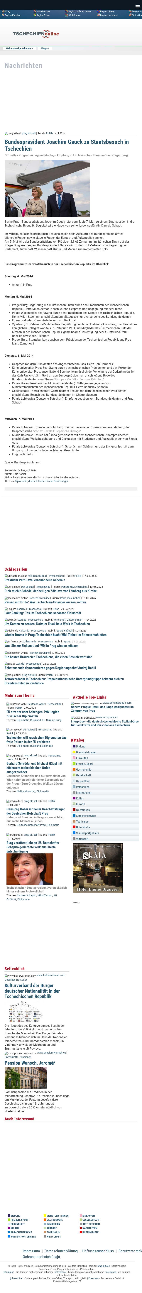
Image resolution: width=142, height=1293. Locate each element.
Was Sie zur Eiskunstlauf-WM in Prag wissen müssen (41, 646)
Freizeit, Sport (84, 764)
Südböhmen (74, 15)
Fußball (68, 630)
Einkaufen (81, 758)
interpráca (60, 1272)
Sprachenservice (85, 816)
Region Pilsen (43, 15)
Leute (9, 759)
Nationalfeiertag (26, 791)
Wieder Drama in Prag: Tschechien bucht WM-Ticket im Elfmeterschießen (55, 635)
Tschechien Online (39, 598)
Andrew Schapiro (26, 895)
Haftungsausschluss (98, 1251)
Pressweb (93, 1278)
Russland (35, 720)
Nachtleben (82, 810)
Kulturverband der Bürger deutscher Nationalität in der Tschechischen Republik (32, 991)
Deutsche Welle (36, 704)
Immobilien (82, 787)
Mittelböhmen (43, 11)
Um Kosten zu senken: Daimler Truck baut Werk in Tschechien (47, 624)
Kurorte (80, 804)
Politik (49, 133)
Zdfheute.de (29, 641)
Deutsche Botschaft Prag (31, 825)
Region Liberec (107, 11)
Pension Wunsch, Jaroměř (30, 1063)
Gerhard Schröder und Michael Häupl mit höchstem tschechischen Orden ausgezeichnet (34, 767)
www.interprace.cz (107, 717)
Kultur (23, 979)
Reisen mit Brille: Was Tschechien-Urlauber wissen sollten (45, 602)
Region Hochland (108, 15)
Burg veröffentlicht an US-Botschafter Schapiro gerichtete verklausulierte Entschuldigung (32, 847)
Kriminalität (81, 586)
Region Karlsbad (13, 15)
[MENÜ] (137, 4)
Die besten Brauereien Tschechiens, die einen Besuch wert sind (48, 657)
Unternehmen (74, 619)
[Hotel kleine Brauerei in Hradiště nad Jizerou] (98, 892)
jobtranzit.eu (16, 1278)
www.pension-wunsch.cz (51, 1052)
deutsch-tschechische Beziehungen (48, 481)
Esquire (21, 609)
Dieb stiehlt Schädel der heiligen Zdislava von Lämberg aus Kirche (51, 591)
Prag (7, 11)
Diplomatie (21, 481)
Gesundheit (73, 598)
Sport (60, 630)
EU (43, 720)
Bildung (80, 746)
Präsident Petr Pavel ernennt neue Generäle (35, 580)
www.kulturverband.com (51, 975)
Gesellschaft (12, 979)
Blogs (44, 48)
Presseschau (56, 576)
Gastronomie (83, 769)
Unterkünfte (11, 1057)
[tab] (105, 746)
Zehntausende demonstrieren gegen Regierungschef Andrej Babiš (50, 668)
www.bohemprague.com (117, 702)
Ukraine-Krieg (54, 720)
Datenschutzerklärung (61, 1251)
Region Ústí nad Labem (80, 11)
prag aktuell (29, 133)
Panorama (67, 586)
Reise (63, 598)
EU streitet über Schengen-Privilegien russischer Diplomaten (32, 714)
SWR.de (21, 619)
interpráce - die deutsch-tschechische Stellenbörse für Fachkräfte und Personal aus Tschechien (105, 723)
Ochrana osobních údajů (41, 1257)
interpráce (9, 1272)
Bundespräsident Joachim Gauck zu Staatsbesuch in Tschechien (67, 145)
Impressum (31, 1251)
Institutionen (83, 792)
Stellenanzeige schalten (18, 48)
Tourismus (81, 821)
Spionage (47, 745)
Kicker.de (24, 630)
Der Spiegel (27, 586)
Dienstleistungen (85, 752)
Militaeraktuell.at (37, 576)
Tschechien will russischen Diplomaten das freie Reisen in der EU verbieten (36, 739)
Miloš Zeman (45, 895)
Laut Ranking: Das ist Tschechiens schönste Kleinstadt (43, 613)
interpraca (111, 1272)
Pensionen (25, 1057)
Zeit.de (20, 663)
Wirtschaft (60, 619)
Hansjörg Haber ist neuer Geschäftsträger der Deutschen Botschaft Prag (35, 811)
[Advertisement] (110, 49)
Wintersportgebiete (87, 833)
